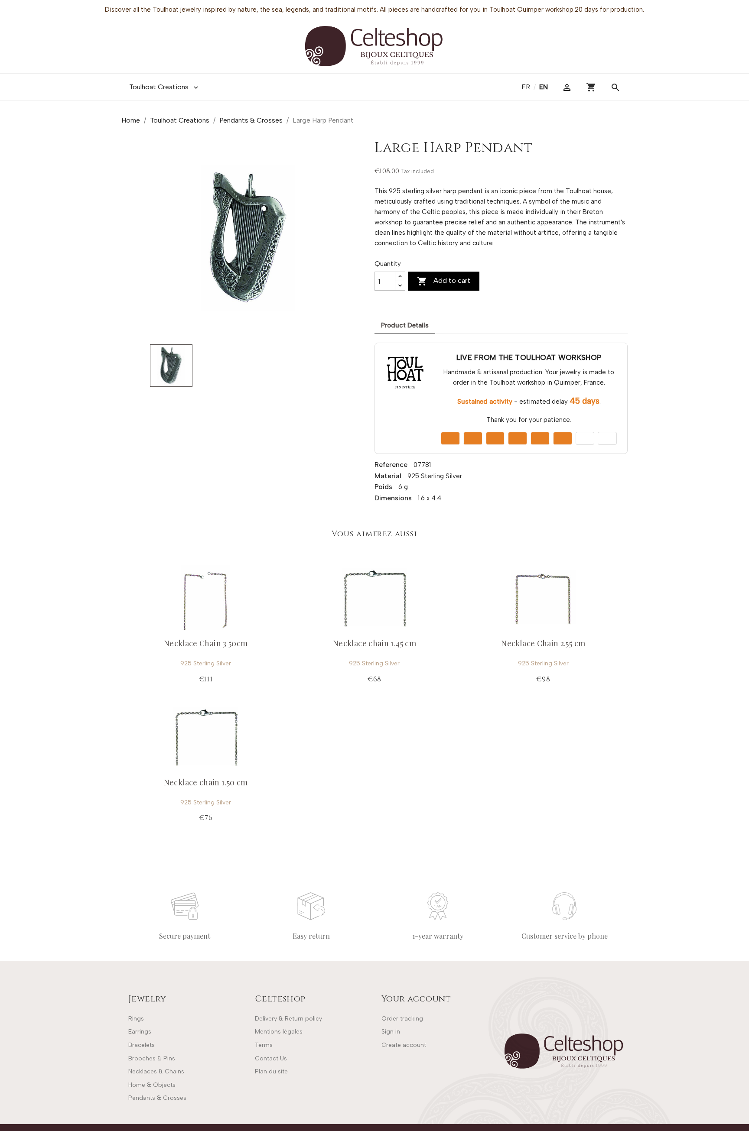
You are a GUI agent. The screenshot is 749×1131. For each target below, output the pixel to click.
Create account (403, 1045)
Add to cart (443, 281)
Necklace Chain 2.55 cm (543, 643)
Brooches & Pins (151, 1058)
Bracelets (141, 1045)
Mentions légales (279, 1031)
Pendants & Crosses (157, 1098)
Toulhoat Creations (164, 87)
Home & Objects (152, 1085)
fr (526, 87)
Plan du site (271, 1071)
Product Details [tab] (405, 325)
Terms (264, 1045)
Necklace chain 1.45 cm (374, 643)
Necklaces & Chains (156, 1071)
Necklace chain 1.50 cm (206, 782)
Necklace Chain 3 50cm (206, 643)
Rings (136, 1018)
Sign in (390, 1031)
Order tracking (402, 1018)
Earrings (139, 1031)
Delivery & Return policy (288, 1018)
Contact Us (271, 1058)
